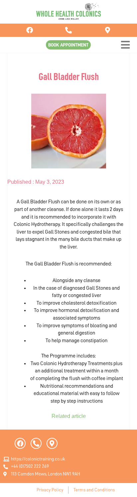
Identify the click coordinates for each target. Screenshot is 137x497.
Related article (69, 416)
